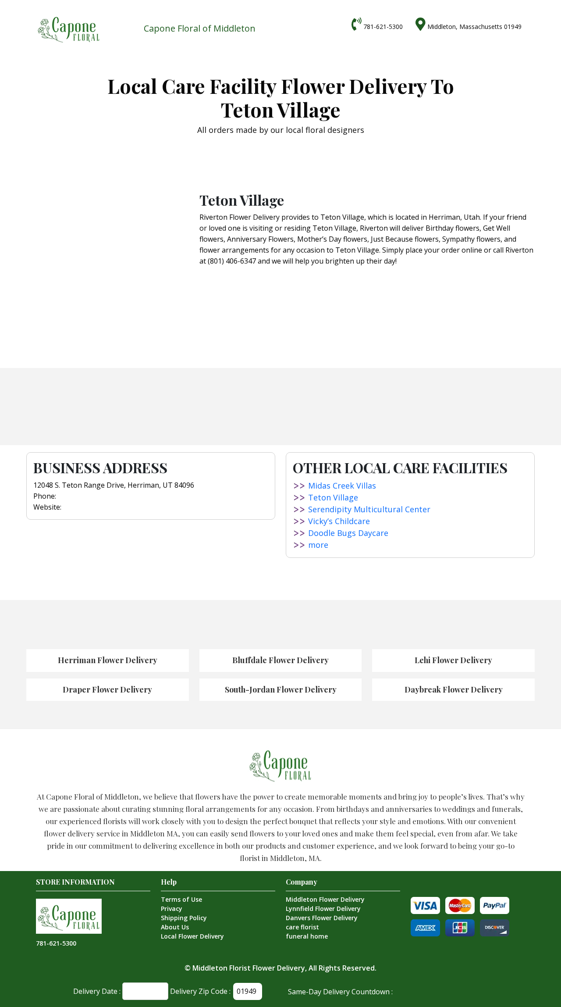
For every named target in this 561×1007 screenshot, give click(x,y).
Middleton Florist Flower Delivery (248, 968)
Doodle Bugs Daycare (348, 533)
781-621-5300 (383, 26)
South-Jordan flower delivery (281, 689)
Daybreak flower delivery (454, 689)
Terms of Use (181, 899)
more (318, 544)
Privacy (171, 908)
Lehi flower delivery (453, 660)
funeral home (307, 936)
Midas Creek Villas (342, 485)
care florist (302, 927)
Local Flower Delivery (192, 936)
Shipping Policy (184, 918)
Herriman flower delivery (107, 660)
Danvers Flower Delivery (322, 918)
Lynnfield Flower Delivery (323, 908)
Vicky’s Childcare (339, 521)
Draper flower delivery (107, 689)
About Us (175, 927)
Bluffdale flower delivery (280, 660)
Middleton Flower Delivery (325, 899)
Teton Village (333, 497)
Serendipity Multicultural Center (369, 509)
